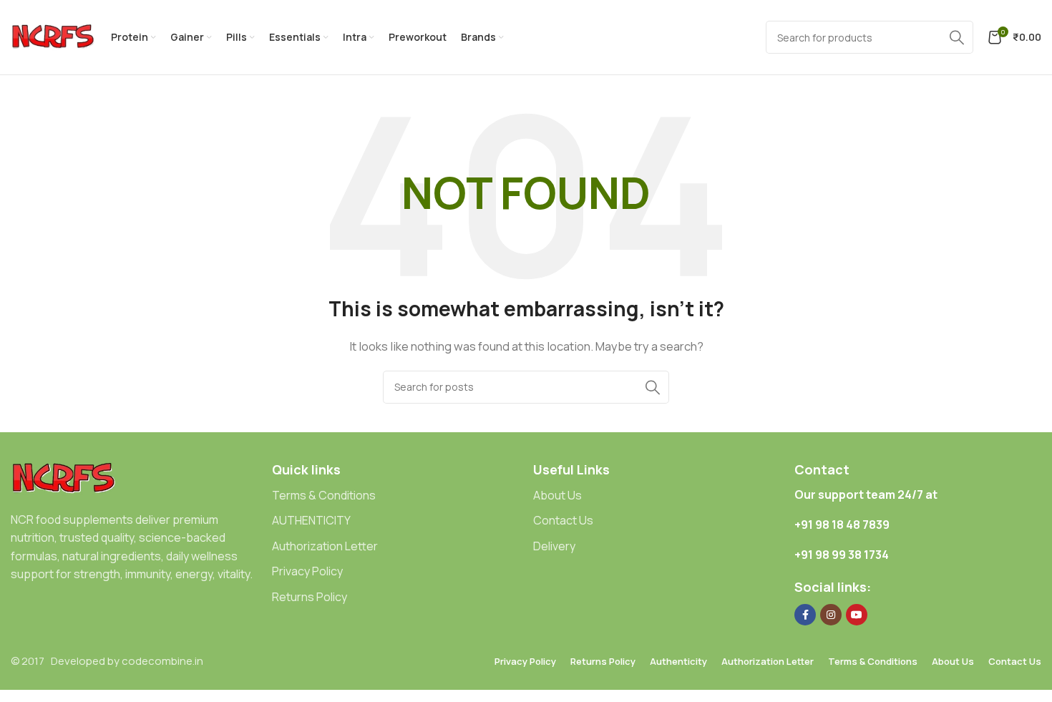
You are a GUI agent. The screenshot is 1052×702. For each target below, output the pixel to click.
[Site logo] (54, 36)
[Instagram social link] (831, 614)
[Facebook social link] (805, 614)
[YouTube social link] (856, 614)
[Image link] (64, 477)
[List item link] (395, 496)
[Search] (652, 387)
